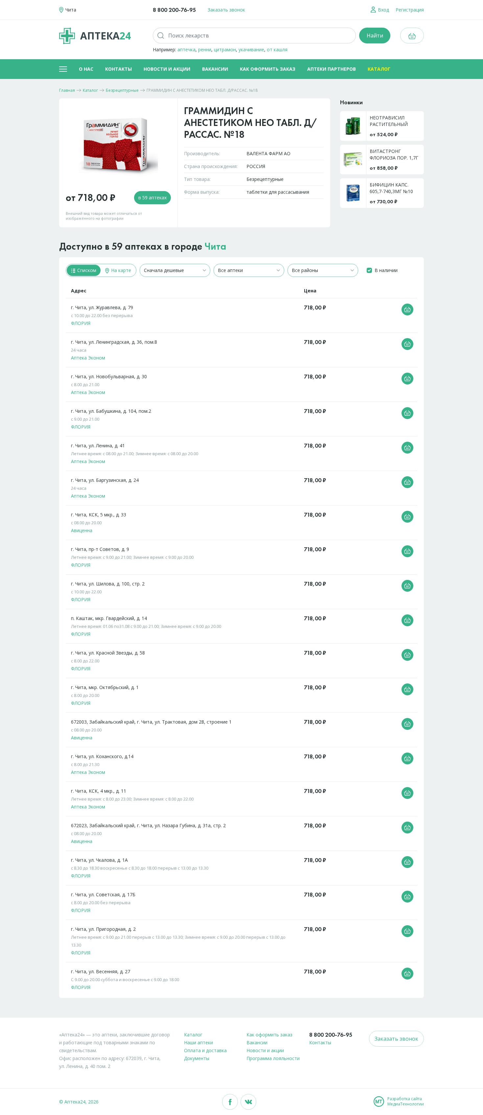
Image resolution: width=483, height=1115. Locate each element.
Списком (86, 270)
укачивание (251, 49)
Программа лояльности (273, 1058)
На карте (120, 270)
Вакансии (215, 69)
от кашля (277, 49)
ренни (204, 49)
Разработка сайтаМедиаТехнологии (405, 1101)
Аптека (105, 35)
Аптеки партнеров (331, 69)
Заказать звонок (226, 10)
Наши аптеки (198, 1042)
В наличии (386, 270)
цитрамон (225, 49)
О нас (86, 69)
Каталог (379, 69)
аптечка (186, 49)
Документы (196, 1058)
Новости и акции (167, 69)
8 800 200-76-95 (174, 9)
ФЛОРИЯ (80, 323)
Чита (215, 246)
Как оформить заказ (267, 69)
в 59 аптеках (152, 197)
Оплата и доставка (205, 1050)
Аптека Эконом (88, 358)
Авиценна (81, 530)
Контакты (118, 69)
